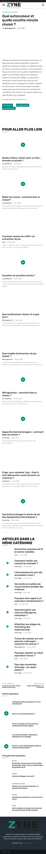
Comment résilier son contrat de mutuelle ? (26, 562)
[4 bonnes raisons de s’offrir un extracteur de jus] (23, 223)
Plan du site (6, 851)
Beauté (14, 760)
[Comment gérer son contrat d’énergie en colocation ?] (7, 612)
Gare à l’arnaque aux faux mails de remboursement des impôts (25, 725)
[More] (31, 119)
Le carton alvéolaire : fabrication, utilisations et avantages (25, 736)
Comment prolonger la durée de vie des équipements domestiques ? (21, 515)
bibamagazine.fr (10, 28)
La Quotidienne (7, 164)
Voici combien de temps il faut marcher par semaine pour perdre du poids (27, 809)
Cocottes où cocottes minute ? (18, 275)
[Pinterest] (21, 119)
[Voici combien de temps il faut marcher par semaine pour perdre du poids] (6, 808)
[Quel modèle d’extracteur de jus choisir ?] (23, 340)
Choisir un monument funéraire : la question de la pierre (25, 787)
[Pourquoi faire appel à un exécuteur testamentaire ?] (7, 600)
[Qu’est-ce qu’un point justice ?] (6, 713)
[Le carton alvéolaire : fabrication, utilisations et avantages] (6, 735)
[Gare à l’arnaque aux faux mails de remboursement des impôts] (6, 724)
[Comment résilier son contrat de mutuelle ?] (7, 563)
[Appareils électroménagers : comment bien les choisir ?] (23, 418)
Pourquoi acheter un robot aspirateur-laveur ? (28, 654)
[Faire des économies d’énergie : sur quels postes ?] (7, 667)
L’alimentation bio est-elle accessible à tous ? (28, 573)
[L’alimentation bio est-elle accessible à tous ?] (7, 574)
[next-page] (7, 532)
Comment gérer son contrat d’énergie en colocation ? (25, 612)
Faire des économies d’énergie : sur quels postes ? (25, 667)
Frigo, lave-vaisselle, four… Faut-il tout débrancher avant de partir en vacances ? (21, 475)
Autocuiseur (7, 105)
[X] (16, 119)
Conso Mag (5, 438)
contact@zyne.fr (28, 843)
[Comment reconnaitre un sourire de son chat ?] (6, 797)
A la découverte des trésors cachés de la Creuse (11, 686)
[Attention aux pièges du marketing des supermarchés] (7, 626)
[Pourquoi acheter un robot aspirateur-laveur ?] (7, 655)
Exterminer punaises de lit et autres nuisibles (28, 550)
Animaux (14, 773)
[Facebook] (11, 119)
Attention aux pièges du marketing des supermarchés (27, 627)
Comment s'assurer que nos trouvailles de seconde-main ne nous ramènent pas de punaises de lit (27, 765)
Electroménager (9, 108)
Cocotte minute (22, 105)
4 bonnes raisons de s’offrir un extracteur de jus (18, 237)
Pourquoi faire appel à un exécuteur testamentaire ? (28, 599)
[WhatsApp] (26, 119)
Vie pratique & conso (10, 12)
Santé (14, 805)
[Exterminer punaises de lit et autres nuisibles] (7, 551)
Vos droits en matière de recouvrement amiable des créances (28, 587)
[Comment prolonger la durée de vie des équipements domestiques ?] (23, 501)
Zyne (3, 242)
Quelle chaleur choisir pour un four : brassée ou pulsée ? (21, 159)
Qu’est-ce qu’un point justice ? (23, 714)
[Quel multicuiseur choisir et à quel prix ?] (23, 301)
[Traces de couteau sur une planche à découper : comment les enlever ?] (7, 641)
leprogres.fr (6, 481)
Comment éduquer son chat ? (23, 776)
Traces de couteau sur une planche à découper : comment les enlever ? (28, 641)
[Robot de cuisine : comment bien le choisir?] (23, 184)
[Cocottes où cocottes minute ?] (23, 262)
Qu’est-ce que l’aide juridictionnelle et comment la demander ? (26, 747)
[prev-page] (3, 532)
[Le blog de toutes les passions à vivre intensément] (6, 702)
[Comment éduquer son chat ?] (6, 775)
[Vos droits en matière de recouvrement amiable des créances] (7, 586)
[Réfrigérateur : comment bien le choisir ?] (23, 379)
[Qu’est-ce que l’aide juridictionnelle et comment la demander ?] (6, 746)
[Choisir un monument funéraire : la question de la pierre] (6, 786)
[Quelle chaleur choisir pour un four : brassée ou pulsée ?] (23, 144)
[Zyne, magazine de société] (14, 5)
